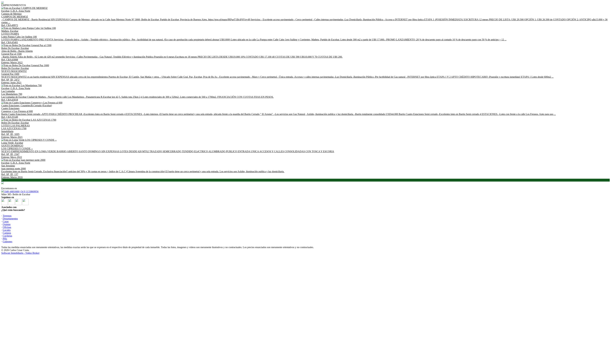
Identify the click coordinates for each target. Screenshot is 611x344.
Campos (7, 233)
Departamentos (10, 218)
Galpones (7, 241)
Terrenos (7, 215)
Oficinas (7, 227)
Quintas (7, 224)
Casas (6, 221)
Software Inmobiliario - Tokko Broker (20, 253)
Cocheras (7, 235)
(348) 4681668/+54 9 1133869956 (21, 191)
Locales (7, 230)
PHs (5, 238)
